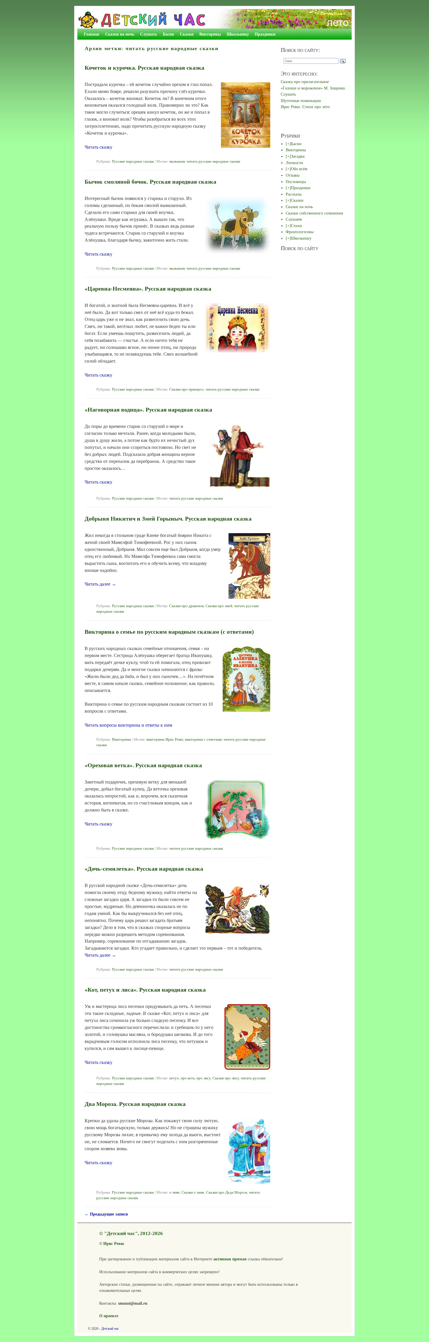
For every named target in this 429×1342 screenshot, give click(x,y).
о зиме (174, 1192)
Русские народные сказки (133, 161)
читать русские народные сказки (213, 161)
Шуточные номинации (301, 100)
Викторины (210, 34)
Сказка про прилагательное (305, 81)
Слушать (148, 34)
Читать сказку (98, 147)
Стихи (296, 225)
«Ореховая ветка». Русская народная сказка (143, 765)
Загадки (298, 156)
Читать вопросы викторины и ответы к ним (128, 725)
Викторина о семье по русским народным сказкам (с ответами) (169, 631)
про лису (203, 1078)
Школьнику (238, 34)
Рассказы (293, 194)
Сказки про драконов (186, 606)
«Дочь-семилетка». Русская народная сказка (144, 868)
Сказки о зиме (193, 1192)
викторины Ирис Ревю (165, 739)
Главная (91, 34)
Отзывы (292, 175)
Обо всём (299, 168)
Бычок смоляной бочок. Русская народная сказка (150, 181)
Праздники (265, 34)
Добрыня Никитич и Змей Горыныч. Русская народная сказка (168, 518)
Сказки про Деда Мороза (226, 1192)
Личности (294, 162)
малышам (177, 161)
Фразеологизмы (299, 231)
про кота (188, 1078)
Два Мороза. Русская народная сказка (135, 1104)
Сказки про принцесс (186, 389)
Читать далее (100, 584)
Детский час (110, 1329)
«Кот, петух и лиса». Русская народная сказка (145, 989)
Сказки (186, 34)
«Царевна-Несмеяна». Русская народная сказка (148, 288)
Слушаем (294, 219)
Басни (168, 34)
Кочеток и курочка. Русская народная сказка (144, 67)
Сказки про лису (225, 1078)
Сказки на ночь (119, 34)
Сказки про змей (218, 606)
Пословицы (296, 181)
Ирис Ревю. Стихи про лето (305, 106)
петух (174, 1078)
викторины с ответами (203, 739)
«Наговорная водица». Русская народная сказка (148, 409)
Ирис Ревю (113, 1243)
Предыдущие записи (106, 1214)
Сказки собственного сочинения (314, 213)
